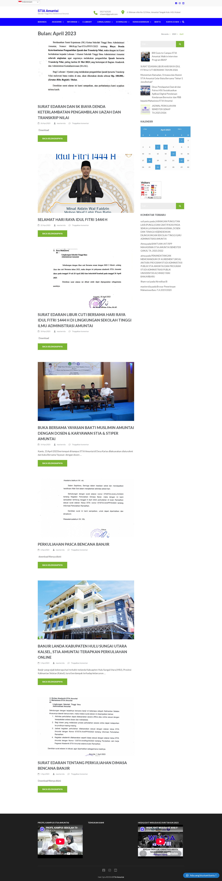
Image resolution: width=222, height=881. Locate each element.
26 (158, 167)
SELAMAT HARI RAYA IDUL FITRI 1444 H (72, 219)
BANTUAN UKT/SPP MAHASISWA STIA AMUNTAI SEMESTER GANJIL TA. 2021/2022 (161, 247)
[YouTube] (183, 3)
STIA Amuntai (48, 11)
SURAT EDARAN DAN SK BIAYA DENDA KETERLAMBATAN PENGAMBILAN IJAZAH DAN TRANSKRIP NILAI (79, 112)
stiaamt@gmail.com (109, 14)
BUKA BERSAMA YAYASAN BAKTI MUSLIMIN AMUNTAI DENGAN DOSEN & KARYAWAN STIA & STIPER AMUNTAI (86, 433)
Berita (157, 22)
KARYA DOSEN (172, 22)
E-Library (87, 22)
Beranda (42, 22)
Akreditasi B (161, 281)
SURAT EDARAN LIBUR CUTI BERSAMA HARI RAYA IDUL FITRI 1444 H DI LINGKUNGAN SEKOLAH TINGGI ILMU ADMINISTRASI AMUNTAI (84, 320)
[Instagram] (180, 3)
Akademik (57, 22)
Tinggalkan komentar (80, 123)
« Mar (145, 129)
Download (121, 22)
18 (149, 160)
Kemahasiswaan (141, 22)
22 (181, 160)
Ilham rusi (145, 281)
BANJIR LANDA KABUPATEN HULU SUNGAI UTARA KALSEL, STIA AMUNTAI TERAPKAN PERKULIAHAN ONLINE (82, 651)
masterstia (61, 123)
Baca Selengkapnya (52, 138)
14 (173, 154)
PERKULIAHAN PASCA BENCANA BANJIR (73, 544)
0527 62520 (105, 11)
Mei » (180, 129)
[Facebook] (176, 3)
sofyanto (145, 221)
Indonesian (27, 2)
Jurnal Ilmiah (104, 22)
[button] (201, 875)
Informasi (72, 22)
